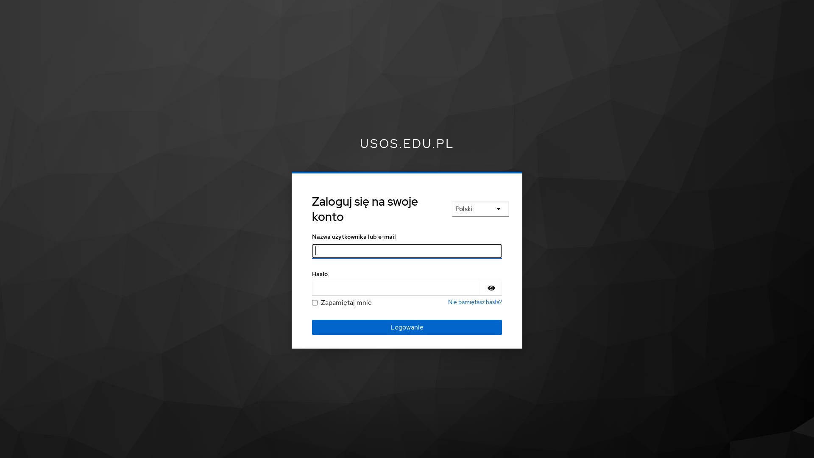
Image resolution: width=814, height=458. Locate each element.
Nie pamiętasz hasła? (475, 302)
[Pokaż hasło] (491, 288)
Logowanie (407, 327)
